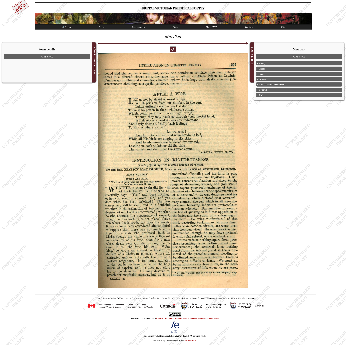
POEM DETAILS (95, 60)
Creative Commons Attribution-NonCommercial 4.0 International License (187, 318)
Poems (101, 27)
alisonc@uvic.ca (191, 340)
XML (261, 95)
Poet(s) (262, 63)
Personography (138, 27)
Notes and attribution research (271, 84)
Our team (249, 27)
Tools (175, 27)
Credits (262, 68)
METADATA (252, 55)
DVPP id (263, 89)
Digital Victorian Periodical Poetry (173, 8)
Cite (283, 27)
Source (262, 73)
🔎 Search (66, 27)
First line (262, 79)
